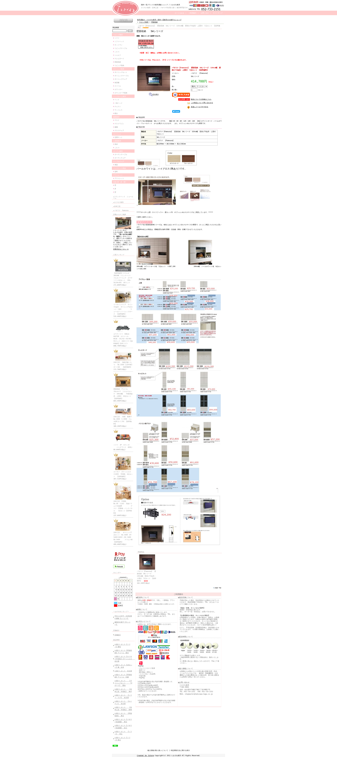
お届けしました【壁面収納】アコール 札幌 (123, 676)
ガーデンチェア (120, 158)
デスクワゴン (119, 124)
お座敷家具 (117, 141)
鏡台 (116, 113)
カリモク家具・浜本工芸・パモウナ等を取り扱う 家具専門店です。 (165, 8)
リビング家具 (118, 35)
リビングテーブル (121, 48)
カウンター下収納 (121, 93)
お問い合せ (205, 13)
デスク (117, 120)
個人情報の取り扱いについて (157, 750)
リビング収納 (119, 65)
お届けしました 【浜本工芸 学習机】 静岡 (123, 708)
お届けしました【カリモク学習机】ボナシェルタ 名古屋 (124, 659)
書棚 (116, 127)
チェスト (118, 106)
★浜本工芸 (116, 206)
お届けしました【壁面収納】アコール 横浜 (123, 652)
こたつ (117, 52)
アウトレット (118, 175)
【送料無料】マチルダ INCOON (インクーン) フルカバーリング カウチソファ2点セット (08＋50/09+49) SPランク (122, 278)
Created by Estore (145, 755)
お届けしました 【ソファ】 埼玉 (123, 733)
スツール (118, 86)
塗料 (116, 172)
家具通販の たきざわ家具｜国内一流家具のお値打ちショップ (159, 20)
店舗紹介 (116, 630)
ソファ (117, 38)
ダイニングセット (121, 72)
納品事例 (116, 640)
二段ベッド (118, 103)
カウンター (118, 89)
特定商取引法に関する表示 (180, 750)
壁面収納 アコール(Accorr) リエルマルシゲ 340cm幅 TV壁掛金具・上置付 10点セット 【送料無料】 (123, 393)
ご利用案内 (192, 13)
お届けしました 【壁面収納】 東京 (123, 714)
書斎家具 (116, 117)
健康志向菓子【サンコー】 (122, 623)
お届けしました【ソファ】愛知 (122, 645)
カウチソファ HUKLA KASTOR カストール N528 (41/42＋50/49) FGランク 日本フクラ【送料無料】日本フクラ (123, 338)
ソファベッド (119, 41)
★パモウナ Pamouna (120, 210)
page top (218, 587)
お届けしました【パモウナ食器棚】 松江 (123, 727)
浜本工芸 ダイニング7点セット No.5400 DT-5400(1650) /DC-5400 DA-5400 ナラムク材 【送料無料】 (124, 537)
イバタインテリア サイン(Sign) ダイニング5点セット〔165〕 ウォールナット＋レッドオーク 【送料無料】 (123, 309)
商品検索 (116, 27)
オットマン (118, 45)
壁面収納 (118, 62)
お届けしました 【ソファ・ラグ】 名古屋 (123, 696)
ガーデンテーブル (121, 154)
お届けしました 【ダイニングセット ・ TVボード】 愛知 (123, 683)
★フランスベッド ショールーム (123, 197)
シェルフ (118, 55)
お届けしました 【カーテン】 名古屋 (123, 702)
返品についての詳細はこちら (201, 99)
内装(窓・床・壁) (119, 182)
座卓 (116, 144)
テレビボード (119, 59)
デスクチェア (119, 130)
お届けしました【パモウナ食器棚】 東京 (123, 721)
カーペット (117, 134)
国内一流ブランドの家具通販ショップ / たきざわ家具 (160, 5)
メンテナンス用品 (119, 168)
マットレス (118, 110)
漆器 (116, 165)
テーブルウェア (118, 161)
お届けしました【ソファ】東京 (122, 739)
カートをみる (179, 13)
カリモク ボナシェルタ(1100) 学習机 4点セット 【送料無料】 (123, 474)
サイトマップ (217, 13)
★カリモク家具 (118, 202)
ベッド (117, 100)
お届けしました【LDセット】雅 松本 (123, 666)
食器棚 (117, 82)
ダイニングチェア (121, 79)
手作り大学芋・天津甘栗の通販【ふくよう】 (123, 617)
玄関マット (118, 137)
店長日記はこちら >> (121, 249)
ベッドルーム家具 (119, 96)
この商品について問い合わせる (202, 103)
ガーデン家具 (118, 151)
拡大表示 (155, 94)
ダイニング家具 (118, 69)
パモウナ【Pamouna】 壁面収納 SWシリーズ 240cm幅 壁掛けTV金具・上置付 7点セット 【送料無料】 (146, 576)
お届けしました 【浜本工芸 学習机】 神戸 (123, 690)
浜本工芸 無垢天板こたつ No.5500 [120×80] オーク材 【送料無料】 (124, 364)
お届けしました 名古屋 (123, 671)
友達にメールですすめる (199, 107)
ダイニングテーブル (122, 76)
